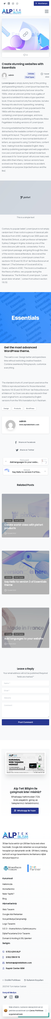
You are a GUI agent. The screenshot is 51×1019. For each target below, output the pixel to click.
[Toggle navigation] (46, 11)
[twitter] (4, 3)
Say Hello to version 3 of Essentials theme (25, 583)
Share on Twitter (27, 450)
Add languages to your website (23, 638)
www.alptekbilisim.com (29, 424)
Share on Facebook (27, 442)
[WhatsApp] (17, 3)
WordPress (30, 408)
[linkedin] (9, 3)
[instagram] (13, 3)
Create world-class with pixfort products (23, 526)
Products (17, 408)
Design (6, 408)
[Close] (46, 1010)
